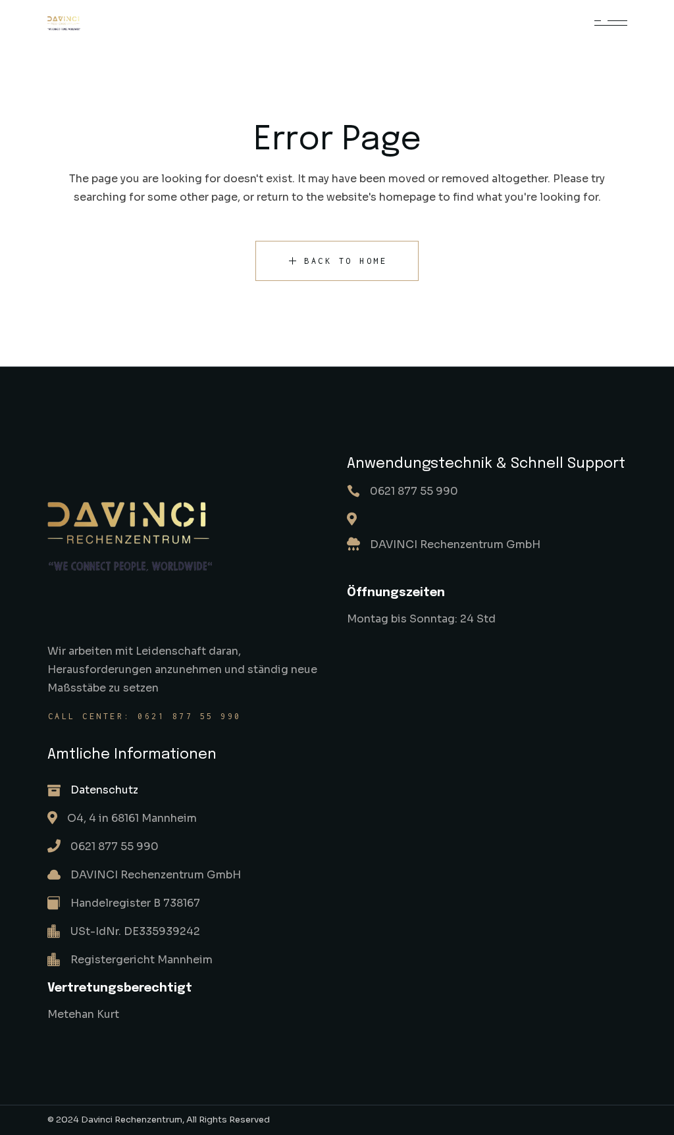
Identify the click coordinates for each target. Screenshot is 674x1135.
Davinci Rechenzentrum (131, 1119)
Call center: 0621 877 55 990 (145, 716)
